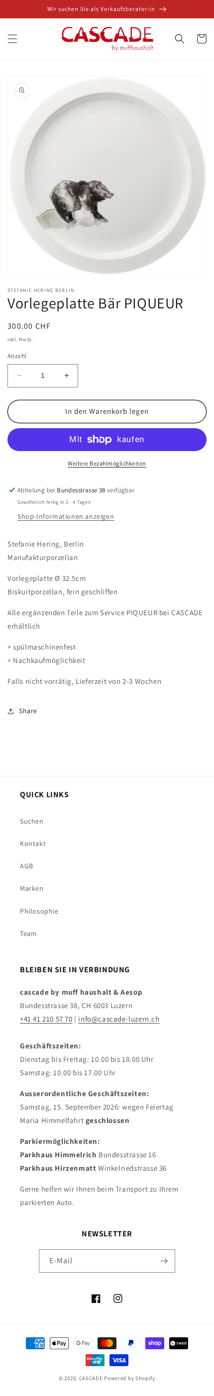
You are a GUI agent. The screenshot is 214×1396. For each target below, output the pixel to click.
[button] (12, 39)
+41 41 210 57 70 (46, 1019)
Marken (32, 888)
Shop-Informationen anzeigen (65, 516)
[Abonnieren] (164, 1261)
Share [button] (28, 710)
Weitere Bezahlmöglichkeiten (107, 463)
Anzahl (16, 356)
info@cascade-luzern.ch (118, 1019)
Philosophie (39, 911)
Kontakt (33, 843)
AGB (26, 865)
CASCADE (91, 1378)
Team (28, 933)
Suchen (32, 821)
